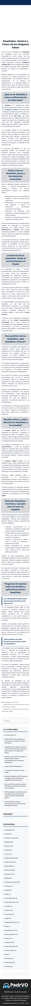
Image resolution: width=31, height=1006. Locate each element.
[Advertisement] (15, 21)
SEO (6, 954)
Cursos (7, 854)
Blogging (7, 842)
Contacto (25, 998)
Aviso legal (4, 996)
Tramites (7, 966)
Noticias (7, 938)
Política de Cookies (15, 998)
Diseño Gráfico (9, 862)
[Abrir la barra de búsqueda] (28, 2)
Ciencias (7, 850)
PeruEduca (8, 942)
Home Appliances (10, 898)
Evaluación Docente (11, 882)
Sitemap (23, 1000)
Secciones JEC (9, 950)
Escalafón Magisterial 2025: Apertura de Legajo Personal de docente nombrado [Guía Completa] (16, 778)
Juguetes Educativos (11, 922)
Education (8, 874)
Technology (14, 702)
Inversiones (8, 914)
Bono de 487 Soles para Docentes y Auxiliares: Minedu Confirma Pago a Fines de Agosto (15, 786)
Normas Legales (9, 934)
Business (7, 846)
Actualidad (6, 702)
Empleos (7, 878)
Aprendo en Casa (10, 838)
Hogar (7, 894)
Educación (8, 870)
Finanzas (7, 886)
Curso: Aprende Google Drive (13, 766)
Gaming (7, 890)
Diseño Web (8, 866)
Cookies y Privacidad (15, 996)
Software (7, 958)
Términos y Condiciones (12, 1000)
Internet (7, 910)
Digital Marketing (10, 858)
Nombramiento (9, 930)
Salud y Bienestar (10, 946)
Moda (6, 926)
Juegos (7, 918)
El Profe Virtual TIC (10, 735)
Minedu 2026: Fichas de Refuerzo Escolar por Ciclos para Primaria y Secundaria (15, 741)
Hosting (7, 906)
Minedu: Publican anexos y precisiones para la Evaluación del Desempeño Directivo (15, 803)
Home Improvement (10, 902)
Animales (7, 834)
